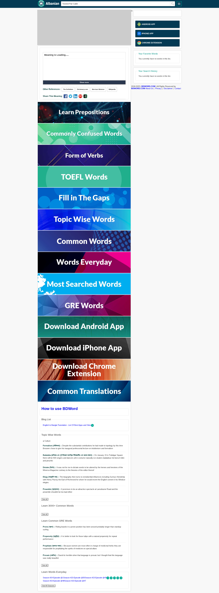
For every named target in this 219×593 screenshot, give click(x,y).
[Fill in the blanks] (84, 208)
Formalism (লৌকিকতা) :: (52, 445)
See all (44, 499)
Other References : (52, 89)
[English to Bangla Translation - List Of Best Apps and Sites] (92, 426)
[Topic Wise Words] (84, 229)
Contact (178, 88)
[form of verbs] (84, 165)
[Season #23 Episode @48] (118, 579)
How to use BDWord (59, 408)
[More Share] (85, 97)
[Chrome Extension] (84, 379)
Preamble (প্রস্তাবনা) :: (52, 489)
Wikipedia (112, 89)
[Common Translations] (84, 401)
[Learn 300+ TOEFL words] (84, 186)
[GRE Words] (84, 315)
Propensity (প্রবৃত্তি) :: (52, 536)
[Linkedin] (76, 97)
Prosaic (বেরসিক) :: (50, 555)
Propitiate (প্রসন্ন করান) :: (53, 546)
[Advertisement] (83, 27)
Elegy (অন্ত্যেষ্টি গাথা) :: (51, 477)
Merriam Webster (98, 89)
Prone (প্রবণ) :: (49, 527)
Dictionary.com (82, 89)
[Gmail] (80, 97)
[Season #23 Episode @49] (114, 579)
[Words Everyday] (84, 272)
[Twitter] (71, 97)
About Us (149, 88)
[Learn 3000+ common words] (84, 251)
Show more (84, 82)
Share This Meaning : (53, 96)
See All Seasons (48, 586)
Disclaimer (168, 88)
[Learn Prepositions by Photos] (84, 122)
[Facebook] (66, 97)
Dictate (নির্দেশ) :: (50, 467)
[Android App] (84, 336)
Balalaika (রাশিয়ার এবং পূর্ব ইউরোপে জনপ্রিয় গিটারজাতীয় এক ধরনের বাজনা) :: (68, 455)
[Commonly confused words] (84, 144)
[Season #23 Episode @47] (121, 579)
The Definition (68, 89)
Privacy (158, 88)
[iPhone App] (84, 358)
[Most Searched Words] (84, 294)
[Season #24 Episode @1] (108, 579)
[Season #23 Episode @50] (111, 579)
